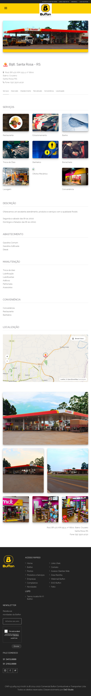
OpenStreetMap (73, 379)
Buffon (30, 567)
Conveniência (49, 91)
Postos (30, 571)
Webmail (74, 1)
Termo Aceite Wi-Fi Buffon (35, 597)
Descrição (14, 91)
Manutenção (37, 91)
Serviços (6, 91)
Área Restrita (64, 1)
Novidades (31, 587)
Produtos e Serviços (36, 575)
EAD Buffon (84, 1)
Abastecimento (25, 91)
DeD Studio (69, 690)
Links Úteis (55, 563)
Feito (53, 587)
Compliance (32, 583)
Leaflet (62, 379)
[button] (7, 356)
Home (29, 563)
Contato (54, 567)
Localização (60, 91)
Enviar (16, 646)
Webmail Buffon (58, 579)
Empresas (31, 579)
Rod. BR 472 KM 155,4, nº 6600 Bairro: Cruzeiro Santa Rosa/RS (18, 75)
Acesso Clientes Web (49, 1)
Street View (79, 338)
